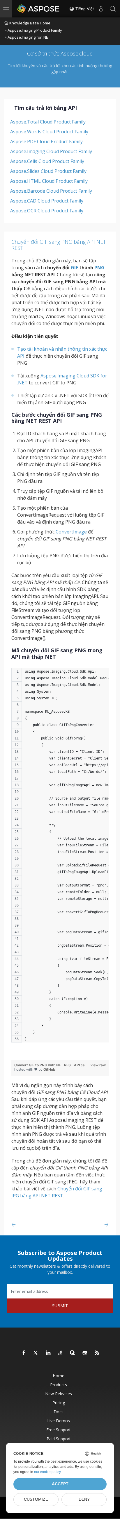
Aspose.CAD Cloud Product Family (46, 201)
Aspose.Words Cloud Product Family (49, 131)
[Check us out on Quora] (73, 1353)
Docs (58, 1411)
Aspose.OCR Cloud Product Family (46, 210)
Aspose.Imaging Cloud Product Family (51, 151)
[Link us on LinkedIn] (48, 1353)
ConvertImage (71, 532)
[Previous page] (14, 1224)
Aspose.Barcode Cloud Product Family (51, 191)
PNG (99, 267)
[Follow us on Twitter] (36, 1353)
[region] (60, 858)
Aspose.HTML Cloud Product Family (49, 181)
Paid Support (59, 1438)
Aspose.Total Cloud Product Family (48, 122)
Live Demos (58, 1420)
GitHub (49, 1069)
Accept (60, 1484)
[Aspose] (38, 8)
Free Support (58, 1429)
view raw (98, 1065)
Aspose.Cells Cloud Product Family (47, 161)
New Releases (58, 1393)
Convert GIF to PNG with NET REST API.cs (49, 1065)
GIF (74, 267)
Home (58, 1375)
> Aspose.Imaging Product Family (33, 30)
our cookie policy (47, 1472)
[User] (101, 8)
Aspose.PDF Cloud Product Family (46, 141)
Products (58, 1384)
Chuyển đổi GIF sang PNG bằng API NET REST (58, 245)
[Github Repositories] (85, 1353)
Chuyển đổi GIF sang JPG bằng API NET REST (56, 1192)
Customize (36, 1499)
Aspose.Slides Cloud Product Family (48, 171)
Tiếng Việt (84, 8)
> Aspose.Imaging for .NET (27, 37)
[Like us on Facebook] (24, 1353)
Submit (60, 1305)
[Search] (112, 8)
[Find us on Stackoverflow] (60, 1353)
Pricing (58, 1402)
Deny (84, 1499)
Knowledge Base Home (29, 23)
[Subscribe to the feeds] (97, 1353)
